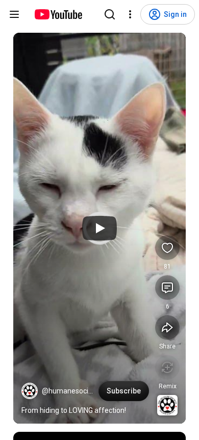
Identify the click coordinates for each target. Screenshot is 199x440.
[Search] (110, 14)
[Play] (99, 228)
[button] (29, 391)
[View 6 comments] (167, 287)
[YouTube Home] (58, 14)
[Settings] (130, 14)
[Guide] (14, 14)
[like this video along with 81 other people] (167, 247)
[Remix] (167, 367)
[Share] (167, 327)
